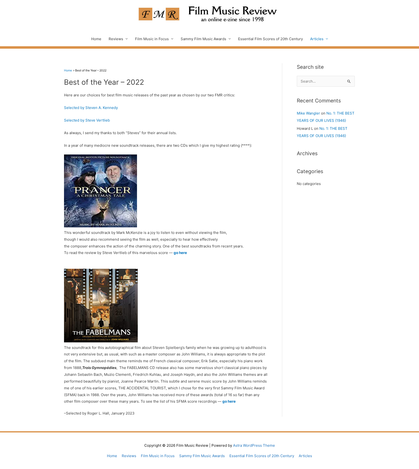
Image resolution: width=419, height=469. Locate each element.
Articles (316, 39)
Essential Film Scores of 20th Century (270, 39)
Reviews (116, 39)
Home (96, 39)
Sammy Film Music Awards (203, 39)
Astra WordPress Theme (254, 445)
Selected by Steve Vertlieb (87, 120)
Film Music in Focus (152, 39)
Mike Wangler (308, 113)
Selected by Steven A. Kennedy (91, 107)
